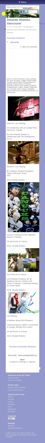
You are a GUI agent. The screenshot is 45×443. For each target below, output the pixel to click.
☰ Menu (22, 2)
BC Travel (18, 26)
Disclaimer (11, 411)
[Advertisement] (22, 63)
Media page (12, 409)
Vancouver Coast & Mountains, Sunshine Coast (21, 29)
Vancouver (10, 32)
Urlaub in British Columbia (17, 387)
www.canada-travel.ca (15, 390)
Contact (10, 402)
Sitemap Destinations (15, 428)
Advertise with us (14, 378)
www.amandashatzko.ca (27, 355)
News (10, 407)
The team (11, 399)
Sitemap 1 (11, 426)
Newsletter (11, 404)
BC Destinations (28, 26)
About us (11, 397)
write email (14, 42)
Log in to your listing (14, 380)
